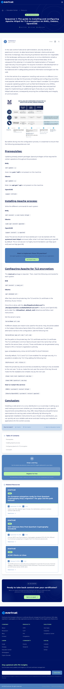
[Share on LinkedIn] (55, 41)
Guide (3, 644)
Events (25, 644)
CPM (24, 628)
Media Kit (25, 647)
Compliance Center (49, 633)
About (3, 628)
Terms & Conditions (57, 686)
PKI (24, 633)
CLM (24, 630)
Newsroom (5, 630)
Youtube (46, 647)
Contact (4, 636)
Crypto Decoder (6, 655)
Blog (3, 633)
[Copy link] (58, 41)
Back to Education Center (53, 427)
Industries (46, 630)
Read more (11, 513)
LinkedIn (46, 644)
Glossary (4, 647)
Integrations (26, 636)
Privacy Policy (46, 686)
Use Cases (46, 628)
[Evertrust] (7, 2)
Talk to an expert (31, 597)
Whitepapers (5, 652)
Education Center (12, 10)
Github (45, 649)
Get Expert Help (31, 259)
